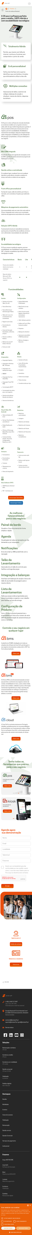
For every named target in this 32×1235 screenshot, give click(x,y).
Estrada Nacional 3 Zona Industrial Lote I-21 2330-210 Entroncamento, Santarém (16, 1011)
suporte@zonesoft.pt (11, 1022)
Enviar (7, 886)
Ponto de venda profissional (12, 11)
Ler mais (3, 1215)
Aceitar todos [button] (8, 1228)
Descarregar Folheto (16, 503)
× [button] (30, 1205)
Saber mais (16, 653)
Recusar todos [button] (23, 1228)
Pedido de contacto (16, 944)
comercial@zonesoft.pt (12, 1020)
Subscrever (16, 964)
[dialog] (16, 1219)
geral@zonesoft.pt (23, 1022)
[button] (13, 793)
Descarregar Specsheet (16, 497)
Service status (9, 1027)
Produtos (12, 8)
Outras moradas (9, 1014)
